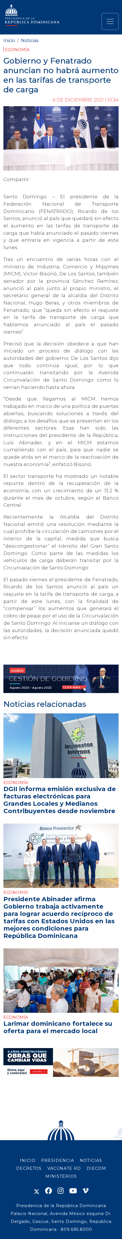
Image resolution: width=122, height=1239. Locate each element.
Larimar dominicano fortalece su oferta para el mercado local (57, 1027)
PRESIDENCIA (57, 1160)
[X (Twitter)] (36, 1191)
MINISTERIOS (61, 1176)
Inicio (9, 40)
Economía (17, 49)
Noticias (29, 40)
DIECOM (96, 1168)
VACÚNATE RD (64, 1168)
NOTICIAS (91, 1160)
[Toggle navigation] (110, 21)
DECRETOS (29, 1168)
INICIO (27, 1160)
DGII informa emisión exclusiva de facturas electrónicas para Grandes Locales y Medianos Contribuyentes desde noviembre (59, 800)
